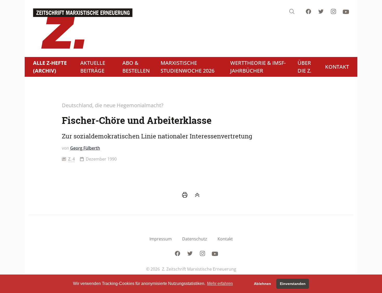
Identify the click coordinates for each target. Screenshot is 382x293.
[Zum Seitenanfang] (197, 195)
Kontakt (225, 239)
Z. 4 (71, 159)
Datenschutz (194, 239)
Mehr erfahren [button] (220, 283)
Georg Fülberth (85, 148)
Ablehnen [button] (262, 284)
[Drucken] (185, 195)
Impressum (160, 239)
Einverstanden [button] (293, 284)
